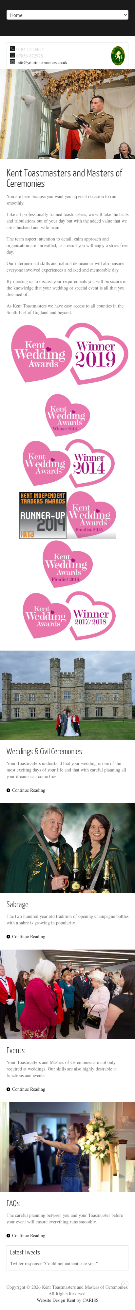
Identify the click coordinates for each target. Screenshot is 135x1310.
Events (16, 1050)
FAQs (13, 1203)
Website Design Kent (56, 1300)
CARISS (91, 1300)
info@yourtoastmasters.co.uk (42, 62)
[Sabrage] (67, 848)
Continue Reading (28, 790)
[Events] (67, 994)
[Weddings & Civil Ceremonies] (67, 695)
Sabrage (18, 904)
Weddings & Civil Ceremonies (44, 751)
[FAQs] (67, 1147)
